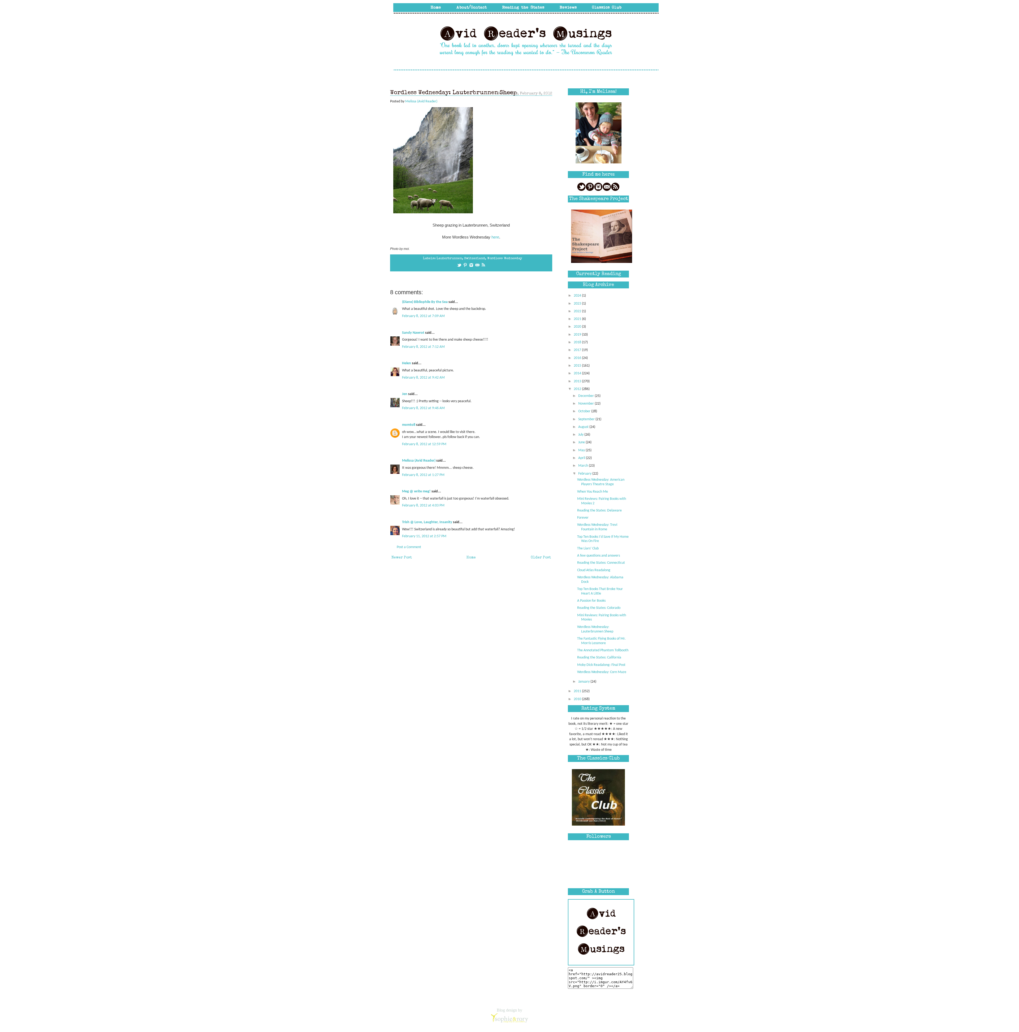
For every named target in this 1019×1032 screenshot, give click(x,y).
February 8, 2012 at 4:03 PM (423, 506)
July (581, 435)
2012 (578, 389)
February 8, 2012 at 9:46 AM (423, 408)
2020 (578, 327)
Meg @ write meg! (416, 491)
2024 (578, 296)
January (584, 682)
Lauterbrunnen (449, 258)
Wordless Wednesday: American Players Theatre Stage (600, 482)
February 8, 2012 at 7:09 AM (423, 316)
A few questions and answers (598, 556)
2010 (578, 699)
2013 (578, 381)
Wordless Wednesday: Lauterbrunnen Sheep (595, 629)
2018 (578, 342)
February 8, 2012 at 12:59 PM (424, 444)
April (582, 458)
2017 (578, 350)
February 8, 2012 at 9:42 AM (423, 378)
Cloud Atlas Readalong (593, 570)
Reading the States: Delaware (599, 511)
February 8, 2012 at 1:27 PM (423, 475)
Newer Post (401, 558)
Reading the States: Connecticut (601, 563)
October (584, 411)
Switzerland (474, 258)
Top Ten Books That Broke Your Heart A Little (600, 591)
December (586, 396)
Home (471, 558)
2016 (578, 358)
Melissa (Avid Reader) (418, 461)
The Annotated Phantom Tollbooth (602, 650)
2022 (578, 311)
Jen (404, 394)
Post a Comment (409, 547)
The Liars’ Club (588, 548)
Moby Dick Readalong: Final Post (601, 665)
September (586, 419)
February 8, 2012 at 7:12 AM (423, 347)
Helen (406, 363)
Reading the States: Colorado (598, 608)
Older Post (541, 558)
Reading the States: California (599, 658)
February (585, 474)
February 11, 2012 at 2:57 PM (424, 536)
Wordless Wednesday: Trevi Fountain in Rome (597, 527)
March (583, 466)
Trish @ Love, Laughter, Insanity (427, 522)
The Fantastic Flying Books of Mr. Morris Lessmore (601, 641)
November (586, 404)
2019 (578, 335)
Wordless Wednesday (504, 258)
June (582, 442)
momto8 (408, 425)
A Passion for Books (591, 601)
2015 (578, 366)
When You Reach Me (592, 492)
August (583, 427)
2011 (578, 691)
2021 (578, 319)
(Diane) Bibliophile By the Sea (425, 302)
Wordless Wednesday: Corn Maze (601, 672)
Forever (583, 518)
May (582, 450)
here (495, 237)
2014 (578, 373)
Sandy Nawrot (413, 333)
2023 (578, 304)
